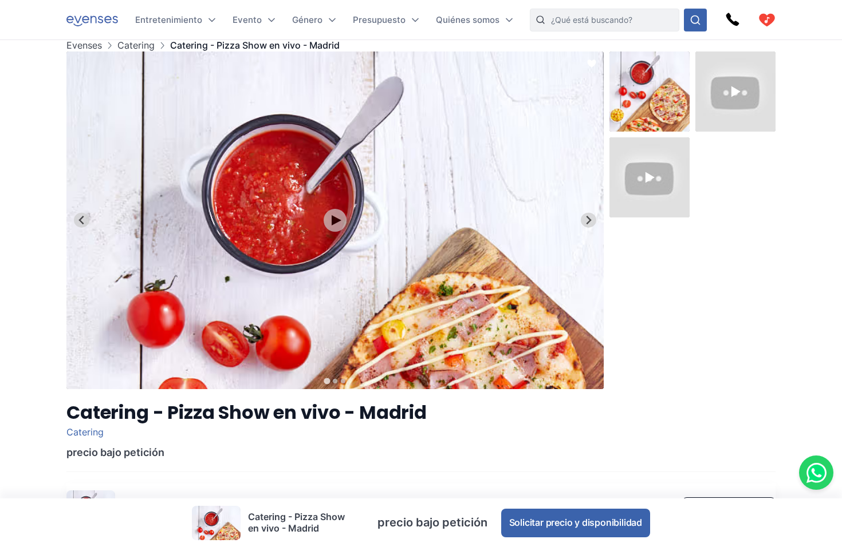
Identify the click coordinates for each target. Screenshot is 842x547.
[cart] (767, 20)
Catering (136, 45)
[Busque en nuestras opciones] (695, 20)
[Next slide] (588, 220)
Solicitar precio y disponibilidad (575, 522)
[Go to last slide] (81, 220)
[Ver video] (335, 220)
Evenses (84, 45)
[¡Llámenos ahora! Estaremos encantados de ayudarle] (732, 20)
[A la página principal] (92, 19)
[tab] (327, 381)
